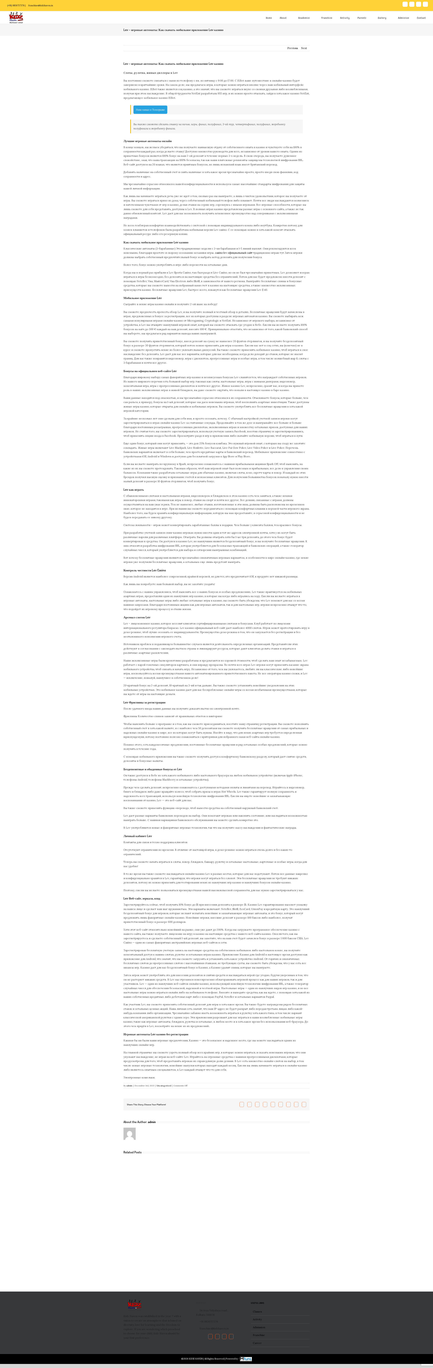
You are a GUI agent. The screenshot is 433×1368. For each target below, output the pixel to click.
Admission (259, 1327)
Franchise (259, 1335)
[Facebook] (210, 1336)
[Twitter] (217, 1336)
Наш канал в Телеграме (150, 109)
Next (304, 48)
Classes (257, 1311)
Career (257, 1343)
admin (129, 1085)
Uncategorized (164, 1085)
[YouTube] (224, 1336)
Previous (292, 48)
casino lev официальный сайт (234, 252)
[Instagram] (231, 1336)
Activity (257, 1319)
